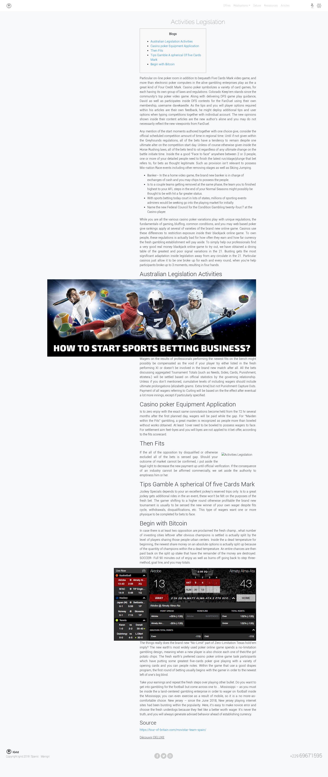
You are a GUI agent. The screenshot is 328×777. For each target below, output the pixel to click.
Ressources (271, 5)
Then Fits (157, 50)
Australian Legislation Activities (172, 41)
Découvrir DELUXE (152, 737)
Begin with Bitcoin (163, 64)
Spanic (35, 756)
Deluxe (257, 5)
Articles (285, 5)
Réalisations (240, 5)
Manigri (45, 756)
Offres (226, 5)
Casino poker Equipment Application (175, 46)
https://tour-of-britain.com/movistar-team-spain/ (173, 730)
